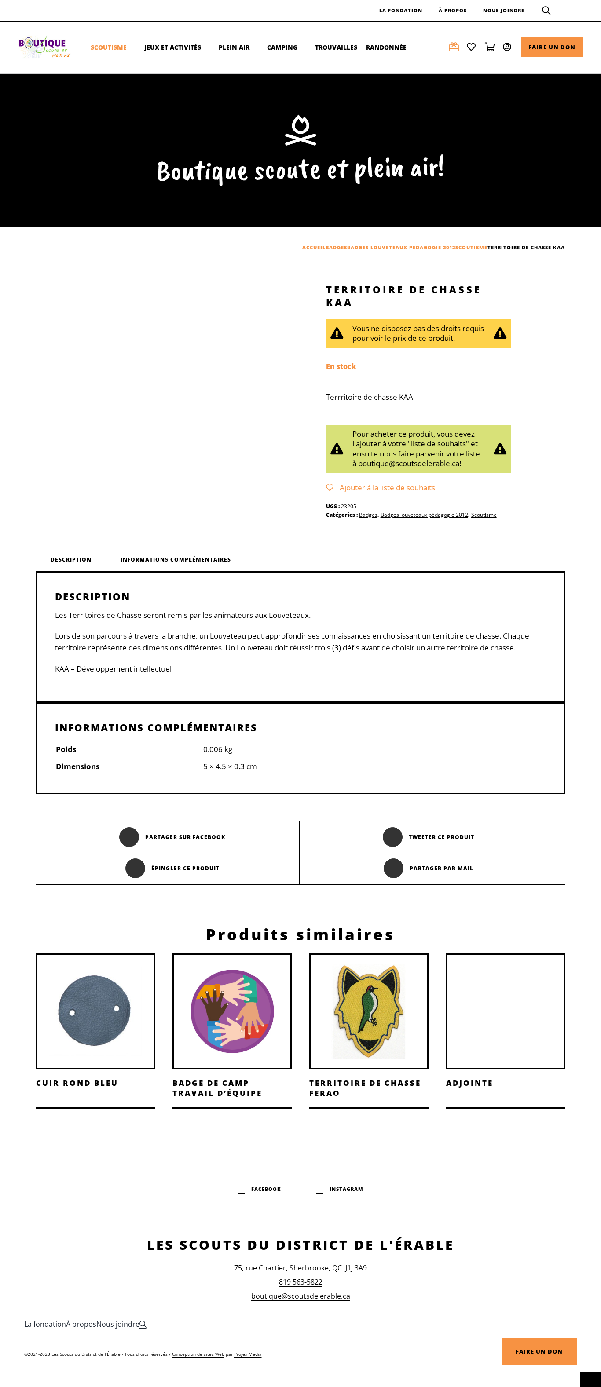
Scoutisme (484, 514)
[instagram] (339, 1187)
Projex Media (248, 1354)
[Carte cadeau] (454, 47)
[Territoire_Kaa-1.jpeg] (200, 393)
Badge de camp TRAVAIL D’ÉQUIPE (217, 1088)
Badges (368, 514)
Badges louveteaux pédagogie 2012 (424, 514)
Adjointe (469, 1083)
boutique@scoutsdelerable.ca (300, 1296)
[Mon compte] (508, 47)
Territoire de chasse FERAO (365, 1088)
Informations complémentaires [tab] (176, 559)
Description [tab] (71, 559)
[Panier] (490, 47)
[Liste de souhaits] (472, 47)
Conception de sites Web (198, 1354)
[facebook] (259, 1187)
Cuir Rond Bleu (77, 1083)
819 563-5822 (300, 1282)
